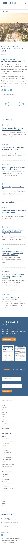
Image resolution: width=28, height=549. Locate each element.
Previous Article (6, 104)
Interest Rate (5, 479)
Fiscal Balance (5, 486)
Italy (3, 416)
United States (5, 426)
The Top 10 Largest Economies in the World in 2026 (14, 211)
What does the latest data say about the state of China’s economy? (13, 231)
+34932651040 (7, 526)
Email (3, 382)
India (3, 414)
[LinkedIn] (1, 535)
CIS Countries (5, 443)
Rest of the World (6, 459)
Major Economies (6, 452)
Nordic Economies (7, 457)
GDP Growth (5, 474)
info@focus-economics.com (11, 522)
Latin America (5, 450)
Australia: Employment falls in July (13, 188)
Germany (4, 412)
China (3, 405)
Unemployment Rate (7, 483)
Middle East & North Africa (8, 455)
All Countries (5, 428)
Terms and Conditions (8, 542)
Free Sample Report (9, 94)
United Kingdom (6, 423)
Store (3, 501)
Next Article (22, 104)
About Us (4, 498)
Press (3, 503)
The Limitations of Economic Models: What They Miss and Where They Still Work (12, 253)
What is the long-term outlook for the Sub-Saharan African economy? (13, 276)
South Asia (4, 461)
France (3, 409)
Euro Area (4, 407)
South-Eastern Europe (8, 464)
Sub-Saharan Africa (7, 466)
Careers (4, 505)
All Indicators (5, 490)
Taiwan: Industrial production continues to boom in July (12, 129)
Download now (8, 339)
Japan (3, 419)
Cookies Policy (14, 540)
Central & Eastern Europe (8, 438)
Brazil (3, 403)
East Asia (4, 445)
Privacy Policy (5, 540)
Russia (3, 421)
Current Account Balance (8, 488)
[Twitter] (4, 535)
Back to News (6, 11)
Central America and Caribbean (10, 441)
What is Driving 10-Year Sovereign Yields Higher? (11, 298)
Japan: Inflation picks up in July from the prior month (13, 168)
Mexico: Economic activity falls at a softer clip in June (13, 148)
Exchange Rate (6, 481)
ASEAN (4, 436)
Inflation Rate (5, 477)
